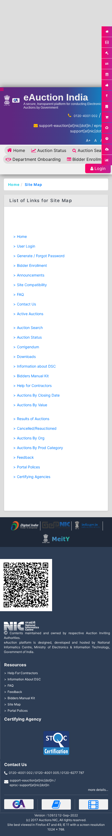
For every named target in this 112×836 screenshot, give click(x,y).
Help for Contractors (34, 385)
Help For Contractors (23, 673)
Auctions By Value (32, 405)
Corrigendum (28, 347)
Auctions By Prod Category (40, 447)
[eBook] (56, 804)
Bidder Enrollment (90, 159)
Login (100, 168)
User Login (26, 246)
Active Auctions (30, 313)
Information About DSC (24, 679)
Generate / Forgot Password (41, 256)
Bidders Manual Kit (33, 376)
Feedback (25, 457)
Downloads (26, 356)
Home (19, 150)
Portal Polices (28, 467)
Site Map (33, 184)
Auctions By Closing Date (38, 395)
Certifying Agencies (33, 476)
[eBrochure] (19, 804)
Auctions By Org (31, 438)
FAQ (20, 294)
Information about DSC (36, 366)
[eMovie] (93, 804)
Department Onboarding (37, 159)
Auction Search (93, 150)
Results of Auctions (33, 418)
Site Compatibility (32, 284)
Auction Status (51, 150)
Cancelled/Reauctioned (37, 428)
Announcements (30, 275)
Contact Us (26, 304)
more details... (98, 790)
